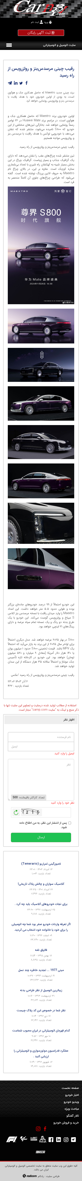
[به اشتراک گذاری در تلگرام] (10, 83)
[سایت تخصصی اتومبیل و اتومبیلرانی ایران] (41, 8)
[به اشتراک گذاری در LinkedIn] (15, 83)
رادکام (41, 1176)
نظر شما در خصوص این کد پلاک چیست (41, 1010)
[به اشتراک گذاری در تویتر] (21, 83)
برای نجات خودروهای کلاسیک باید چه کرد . (41, 904)
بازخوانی (16, 811)
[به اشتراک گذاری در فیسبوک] (26, 83)
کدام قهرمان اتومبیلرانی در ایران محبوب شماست (41, 1030)
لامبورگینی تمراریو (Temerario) (41, 863)
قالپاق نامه (41, 950)
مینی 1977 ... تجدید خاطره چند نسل (41, 970)
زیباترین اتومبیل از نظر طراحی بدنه (41, 990)
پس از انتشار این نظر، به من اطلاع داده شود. (43, 825)
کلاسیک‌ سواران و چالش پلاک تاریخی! (41, 884)
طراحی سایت (53, 1176)
